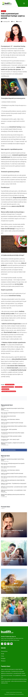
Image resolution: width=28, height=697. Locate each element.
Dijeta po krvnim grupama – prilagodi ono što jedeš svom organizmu (13, 443)
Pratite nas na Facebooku (10, 450)
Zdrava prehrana (4, 651)
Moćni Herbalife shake (10, 332)
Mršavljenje (3, 658)
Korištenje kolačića (19, 692)
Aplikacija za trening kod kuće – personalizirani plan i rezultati (14, 486)
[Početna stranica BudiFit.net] (13, 632)
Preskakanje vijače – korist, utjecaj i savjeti (10, 439)
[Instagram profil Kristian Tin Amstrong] (8, 643)
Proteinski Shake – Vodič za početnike (9, 429)
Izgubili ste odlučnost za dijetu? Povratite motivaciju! (12, 422)
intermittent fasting (10, 384)
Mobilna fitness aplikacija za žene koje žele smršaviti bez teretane (13, 495)
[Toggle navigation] (24, 3)
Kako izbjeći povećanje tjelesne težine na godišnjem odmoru (13, 426)
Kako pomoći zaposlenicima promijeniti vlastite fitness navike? (12, 409)
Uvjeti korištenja (12, 692)
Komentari (20, 21)
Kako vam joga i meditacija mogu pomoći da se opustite (12, 412)
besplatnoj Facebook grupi (18, 370)
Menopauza (3, 660)
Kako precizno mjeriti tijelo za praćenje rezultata (11, 436)
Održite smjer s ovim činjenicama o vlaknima (10, 419)
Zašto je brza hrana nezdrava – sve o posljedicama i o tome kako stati (13, 491)
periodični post (18, 387)
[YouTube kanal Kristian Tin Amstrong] (11, 643)
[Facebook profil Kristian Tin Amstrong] (2, 643)
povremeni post (5, 389)
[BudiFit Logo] (7, 3)
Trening (2, 656)
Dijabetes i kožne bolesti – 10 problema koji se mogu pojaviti (13, 483)
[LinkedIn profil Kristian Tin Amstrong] (5, 643)
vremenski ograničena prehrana (8, 391)
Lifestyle (3, 11)
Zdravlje (2, 653)
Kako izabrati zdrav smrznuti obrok (8, 415)
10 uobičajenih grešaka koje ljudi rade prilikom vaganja (12, 432)
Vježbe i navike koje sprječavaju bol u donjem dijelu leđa (13, 480)
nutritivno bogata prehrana (7, 387)
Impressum (8, 692)
